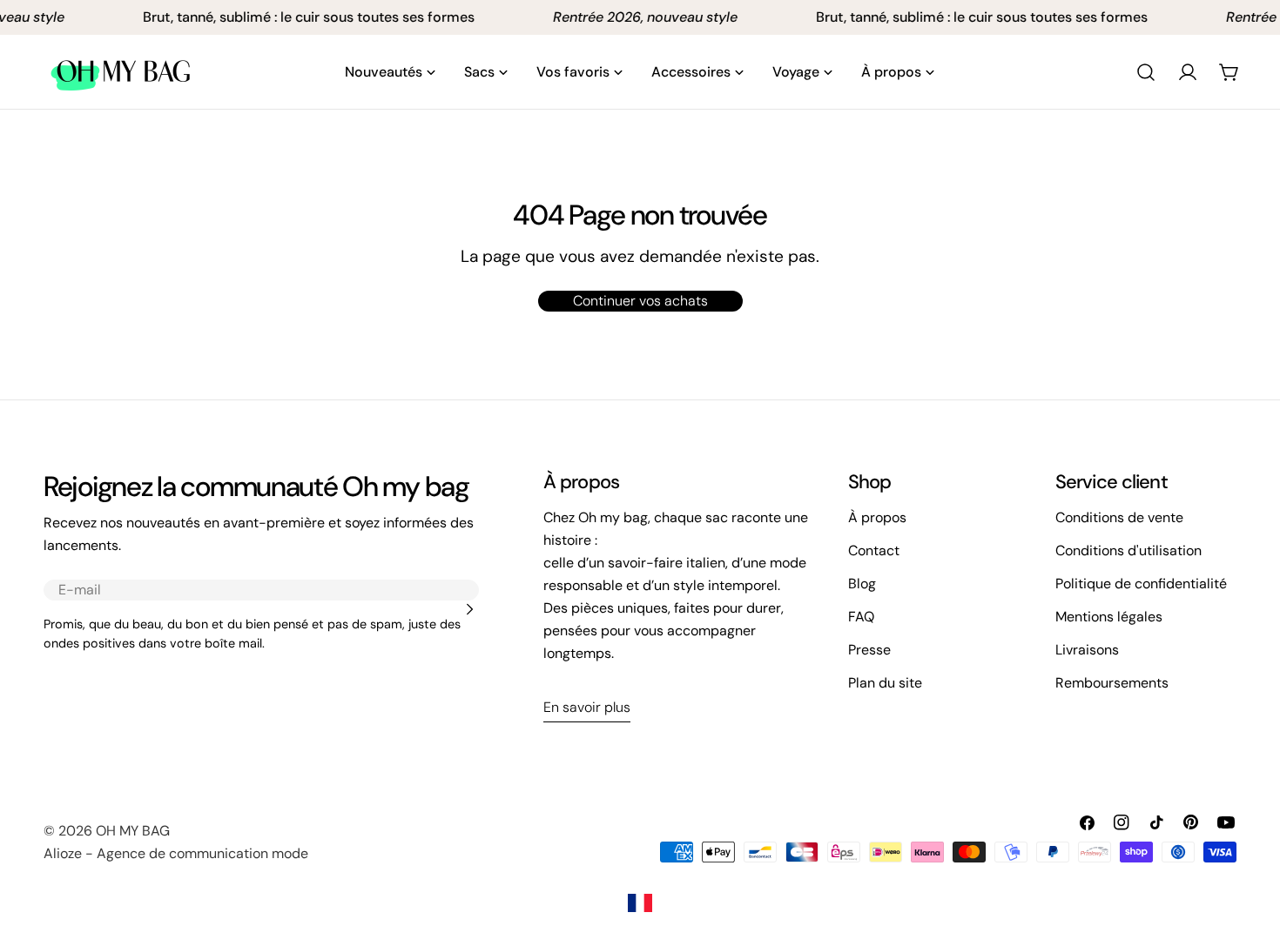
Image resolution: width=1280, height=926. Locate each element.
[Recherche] (1145, 72)
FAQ (861, 616)
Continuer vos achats (640, 301)
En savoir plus (586, 707)
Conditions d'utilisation (1128, 550)
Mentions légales (1108, 616)
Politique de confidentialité (1141, 583)
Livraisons (1087, 650)
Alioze (63, 853)
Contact (873, 550)
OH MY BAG (133, 831)
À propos (877, 517)
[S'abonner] (469, 609)
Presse (869, 650)
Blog (862, 583)
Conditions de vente (1119, 517)
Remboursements (1112, 683)
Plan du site (885, 683)
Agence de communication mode (202, 853)
